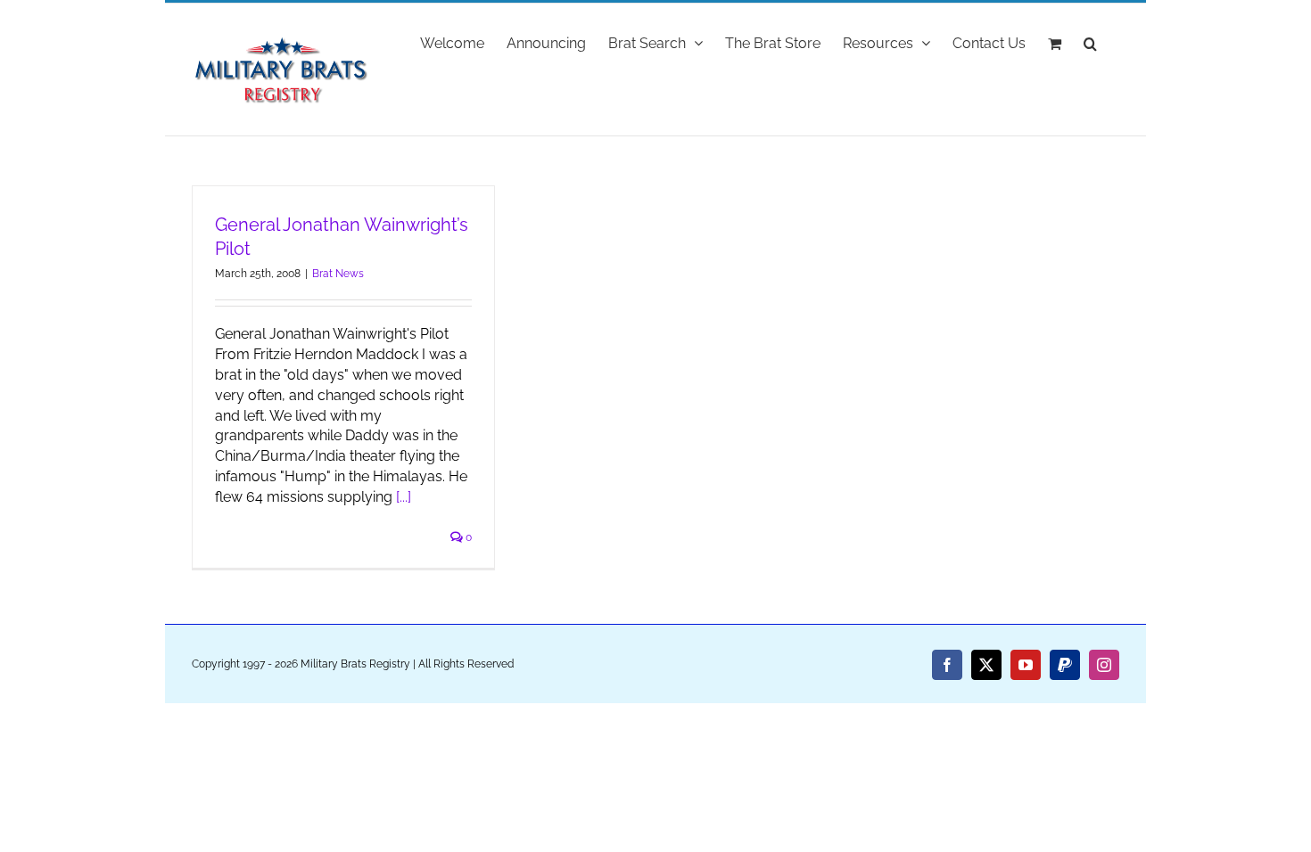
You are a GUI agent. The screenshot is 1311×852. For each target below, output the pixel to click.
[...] (403, 496)
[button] (1090, 42)
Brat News (338, 273)
